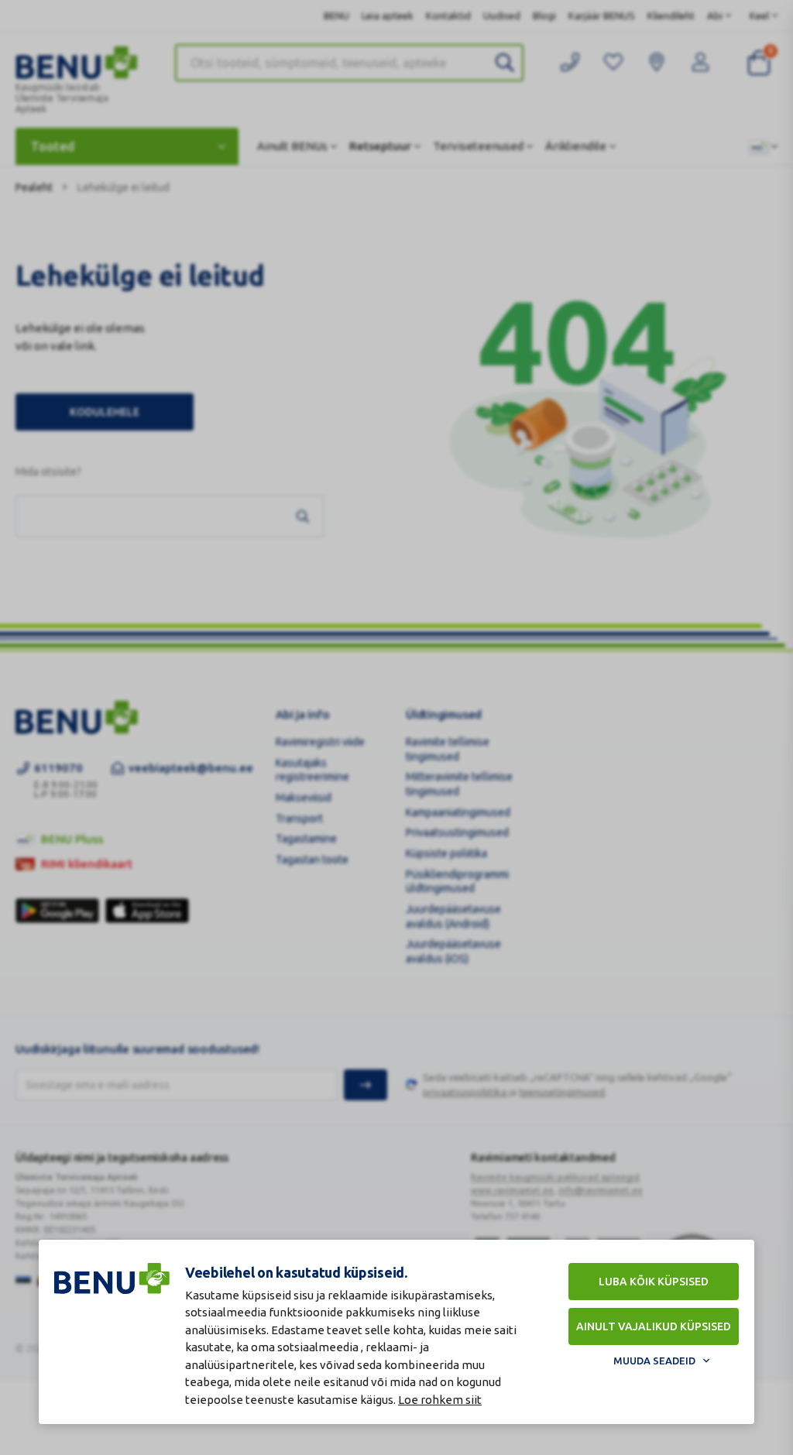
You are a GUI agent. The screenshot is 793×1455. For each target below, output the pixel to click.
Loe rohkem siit (440, 1399)
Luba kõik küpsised (654, 1281)
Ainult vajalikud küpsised (653, 1326)
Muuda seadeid (654, 1360)
